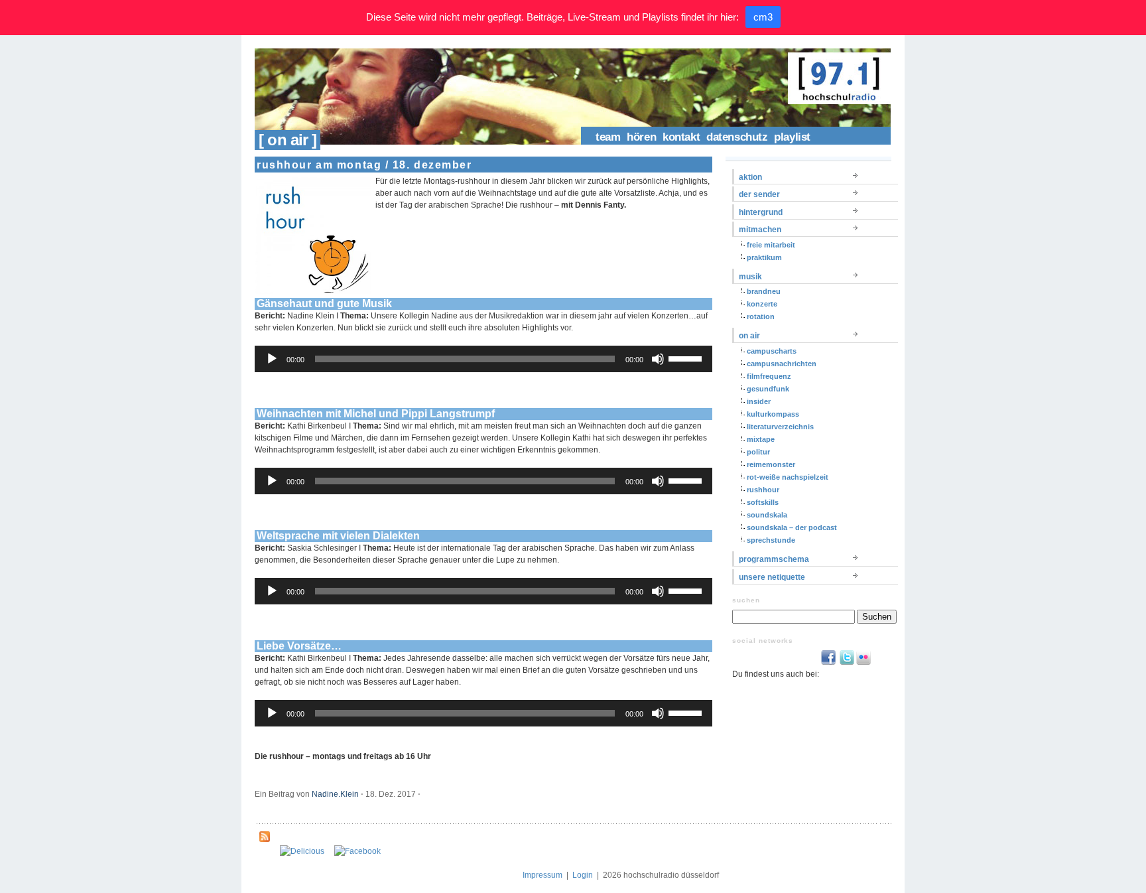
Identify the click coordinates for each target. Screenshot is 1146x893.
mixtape (761, 439)
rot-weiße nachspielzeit (787, 477)
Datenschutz (736, 137)
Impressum (542, 875)
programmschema (774, 559)
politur (758, 452)
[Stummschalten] (658, 359)
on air (749, 335)
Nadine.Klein (335, 794)
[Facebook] (357, 851)
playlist (792, 137)
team (608, 137)
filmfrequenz (769, 376)
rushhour (763, 490)
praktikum (764, 257)
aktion (750, 177)
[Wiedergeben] (272, 359)
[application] (483, 359)
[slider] (687, 358)
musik (750, 276)
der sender (759, 194)
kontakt (681, 137)
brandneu (764, 291)
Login (582, 875)
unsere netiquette (772, 577)
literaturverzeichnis (780, 427)
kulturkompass (773, 414)
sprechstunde (771, 540)
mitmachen (760, 229)
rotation (761, 316)
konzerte (762, 304)
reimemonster (771, 464)
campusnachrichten (781, 364)
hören (641, 137)
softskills (763, 502)
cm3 (763, 17)
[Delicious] (302, 851)
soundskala (767, 515)
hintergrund (761, 212)
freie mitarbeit (771, 245)
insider (759, 401)
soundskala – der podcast (792, 527)
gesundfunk (768, 389)
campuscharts (771, 351)
